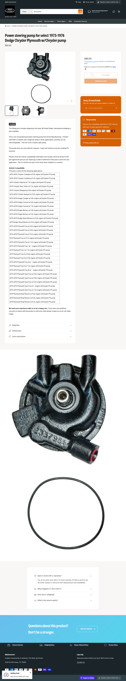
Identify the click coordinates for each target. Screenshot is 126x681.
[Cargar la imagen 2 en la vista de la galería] (25, 111)
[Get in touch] (113, 11)
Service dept (49, 21)
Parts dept (61, 21)
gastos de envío (92, 61)
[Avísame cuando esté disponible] (116, 108)
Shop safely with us (92, 143)
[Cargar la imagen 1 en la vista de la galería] (11, 111)
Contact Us (81, 662)
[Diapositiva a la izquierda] (67, 100)
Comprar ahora (101, 81)
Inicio (8, 26)
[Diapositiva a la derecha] (71, 100)
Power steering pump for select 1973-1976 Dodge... (30, 26)
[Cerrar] (30, 673)
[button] (118, 11)
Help (79, 2)
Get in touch (86, 629)
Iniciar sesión (90, 2)
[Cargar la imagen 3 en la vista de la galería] (40, 111)
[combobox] (58, 11)
